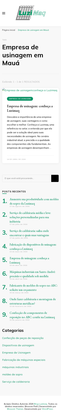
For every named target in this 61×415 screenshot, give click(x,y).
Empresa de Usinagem (20, 99)
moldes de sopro (12, 374)
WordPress (47, 409)
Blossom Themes (15, 409)
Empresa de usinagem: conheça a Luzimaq (30, 108)
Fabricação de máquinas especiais (23, 360)
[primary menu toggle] (3, 13)
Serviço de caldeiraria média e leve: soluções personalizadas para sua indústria (30, 217)
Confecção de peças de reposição (23, 338)
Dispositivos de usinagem (18, 345)
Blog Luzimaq (40, 404)
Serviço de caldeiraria (16, 381)
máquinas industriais (15, 367)
